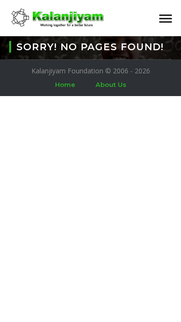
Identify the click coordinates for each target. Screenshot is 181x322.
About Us (111, 84)
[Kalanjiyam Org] (57, 17)
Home (65, 84)
